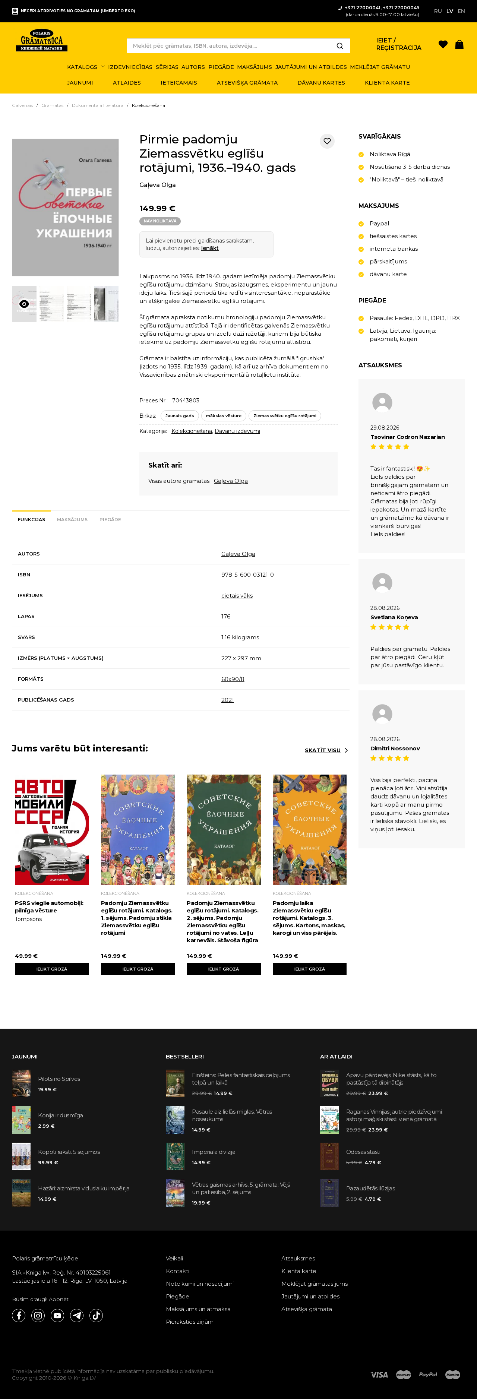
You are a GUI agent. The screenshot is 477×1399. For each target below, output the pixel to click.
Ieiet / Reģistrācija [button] (398, 44)
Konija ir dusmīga (60, 1115)
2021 (227, 699)
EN (461, 11)
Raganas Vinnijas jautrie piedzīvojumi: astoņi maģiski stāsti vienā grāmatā (394, 1115)
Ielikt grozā (52, 969)
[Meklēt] (339, 46)
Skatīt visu (323, 750)
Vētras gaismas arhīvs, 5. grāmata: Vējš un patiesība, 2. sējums (241, 1188)
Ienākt (210, 248)
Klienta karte (298, 1271)
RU (438, 11)
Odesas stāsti (363, 1151)
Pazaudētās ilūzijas (370, 1188)
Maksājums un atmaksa (198, 1309)
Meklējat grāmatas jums (314, 1283)
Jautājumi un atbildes (310, 1296)
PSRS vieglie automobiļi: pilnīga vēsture (49, 906)
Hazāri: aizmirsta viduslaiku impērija (84, 1188)
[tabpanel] (181, 627)
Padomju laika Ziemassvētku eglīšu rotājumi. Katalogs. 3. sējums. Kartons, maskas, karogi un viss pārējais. (309, 917)
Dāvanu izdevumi (237, 431)
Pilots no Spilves (59, 1078)
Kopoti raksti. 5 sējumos (68, 1151)
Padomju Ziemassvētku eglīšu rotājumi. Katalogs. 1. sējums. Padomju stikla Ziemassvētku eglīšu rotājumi (137, 917)
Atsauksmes (298, 1258)
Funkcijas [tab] (31, 519)
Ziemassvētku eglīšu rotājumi (284, 415)
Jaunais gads (179, 415)
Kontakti (177, 1271)
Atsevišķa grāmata (306, 1309)
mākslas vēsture (223, 415)
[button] (459, 43)
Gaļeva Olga (157, 185)
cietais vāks (237, 595)
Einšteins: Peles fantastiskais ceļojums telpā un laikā (241, 1079)
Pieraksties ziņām (190, 1321)
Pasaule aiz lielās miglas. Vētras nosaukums (232, 1115)
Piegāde (177, 1296)
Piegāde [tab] (110, 519)
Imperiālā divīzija (213, 1151)
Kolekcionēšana (191, 431)
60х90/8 (232, 679)
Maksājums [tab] (72, 519)
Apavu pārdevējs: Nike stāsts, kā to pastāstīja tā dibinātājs (391, 1079)
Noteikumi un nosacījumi (200, 1283)
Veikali (174, 1258)
